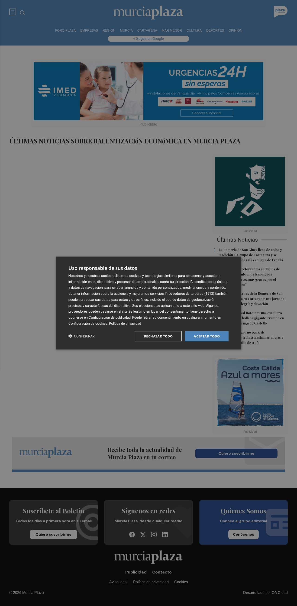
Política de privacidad (125, 323)
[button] (81, 336)
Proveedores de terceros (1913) (189, 294)
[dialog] (148, 303)
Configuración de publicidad (110, 317)
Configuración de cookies (87, 323)
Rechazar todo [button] (158, 336)
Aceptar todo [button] (207, 336)
